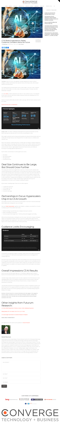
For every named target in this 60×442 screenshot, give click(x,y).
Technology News (4, 44)
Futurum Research (26, 322)
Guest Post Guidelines (7, 427)
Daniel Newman (6, 337)
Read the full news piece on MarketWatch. (9, 104)
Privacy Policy (5, 426)
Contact (4, 429)
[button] (59, 1)
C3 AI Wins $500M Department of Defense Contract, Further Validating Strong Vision (18, 308)
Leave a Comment (21, 44)
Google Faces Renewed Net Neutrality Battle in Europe (50, 13)
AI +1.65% (6, 93)
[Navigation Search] (54, 6)
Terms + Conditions (6, 424)
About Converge (6, 421)
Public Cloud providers (10, 206)
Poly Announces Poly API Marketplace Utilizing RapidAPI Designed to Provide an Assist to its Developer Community (51, 18)
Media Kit (4, 423)
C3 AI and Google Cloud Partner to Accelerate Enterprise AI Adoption (15, 314)
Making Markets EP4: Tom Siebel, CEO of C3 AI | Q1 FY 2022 (13, 311)
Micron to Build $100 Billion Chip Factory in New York (51, 23)
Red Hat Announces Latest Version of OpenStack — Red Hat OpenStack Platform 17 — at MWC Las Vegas (51, 34)
